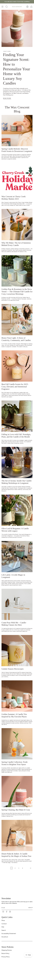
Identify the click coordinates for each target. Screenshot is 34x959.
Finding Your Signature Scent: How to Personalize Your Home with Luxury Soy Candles (16, 69)
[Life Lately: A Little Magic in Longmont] (17, 556)
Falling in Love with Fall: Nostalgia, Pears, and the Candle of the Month (16, 435)
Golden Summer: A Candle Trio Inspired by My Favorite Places (14, 715)
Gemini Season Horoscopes (13, 669)
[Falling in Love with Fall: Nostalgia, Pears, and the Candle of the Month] (17, 416)
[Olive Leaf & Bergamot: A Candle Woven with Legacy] (17, 510)
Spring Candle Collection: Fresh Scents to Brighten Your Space (14, 763)
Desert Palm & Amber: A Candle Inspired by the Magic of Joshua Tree (16, 855)
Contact (4, 924)
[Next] (28, 868)
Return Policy (5, 953)
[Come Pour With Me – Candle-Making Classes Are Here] (17, 604)
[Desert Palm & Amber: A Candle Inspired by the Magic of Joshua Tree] (17, 835)
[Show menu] (2, 7)
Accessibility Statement (9, 933)
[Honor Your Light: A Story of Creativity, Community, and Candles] (17, 319)
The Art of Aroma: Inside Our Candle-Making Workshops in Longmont (17, 482)
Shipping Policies (7, 950)
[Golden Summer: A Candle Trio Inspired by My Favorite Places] (17, 696)
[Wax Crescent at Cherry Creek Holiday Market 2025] (17, 178)
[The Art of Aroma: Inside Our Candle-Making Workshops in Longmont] (17, 462)
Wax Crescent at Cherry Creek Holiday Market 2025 (14, 197)
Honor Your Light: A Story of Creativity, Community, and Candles (16, 339)
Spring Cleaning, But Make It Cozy (16, 810)
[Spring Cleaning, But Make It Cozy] (17, 791)
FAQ (3, 927)
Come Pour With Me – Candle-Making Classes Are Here (14, 623)
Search (4, 930)
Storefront (5, 937)
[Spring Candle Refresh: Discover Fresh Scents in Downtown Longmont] (17, 130)
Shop (3, 920)
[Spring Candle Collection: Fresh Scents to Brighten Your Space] (17, 743)
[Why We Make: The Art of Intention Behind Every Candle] (17, 224)
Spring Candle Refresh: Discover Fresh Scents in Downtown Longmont (17, 150)
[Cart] (31, 7)
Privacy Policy (6, 957)
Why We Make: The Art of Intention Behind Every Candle (16, 244)
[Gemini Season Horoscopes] (17, 650)
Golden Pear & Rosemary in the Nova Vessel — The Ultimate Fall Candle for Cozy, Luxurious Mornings (17, 291)
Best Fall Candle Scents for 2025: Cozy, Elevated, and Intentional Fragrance (15, 386)
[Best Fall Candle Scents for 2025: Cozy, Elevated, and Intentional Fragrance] (17, 366)
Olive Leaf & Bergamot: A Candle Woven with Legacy (15, 529)
